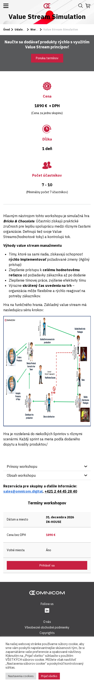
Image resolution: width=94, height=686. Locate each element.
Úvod (6, 29)
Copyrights (47, 633)
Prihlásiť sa (47, 565)
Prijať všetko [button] (49, 676)
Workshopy (37, 29)
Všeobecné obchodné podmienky (47, 627)
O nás (47, 622)
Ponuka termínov (47, 58)
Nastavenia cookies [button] (21, 676)
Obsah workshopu (21, 475)
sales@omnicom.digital (23, 491)
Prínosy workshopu (22, 466)
